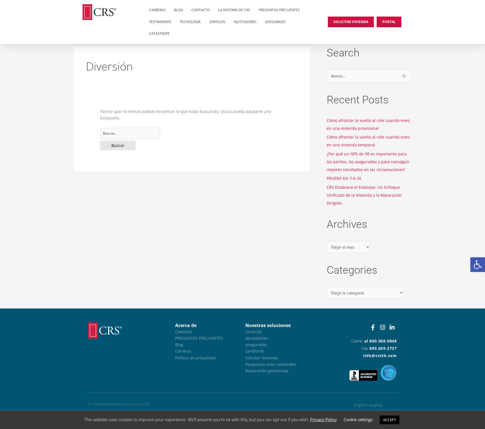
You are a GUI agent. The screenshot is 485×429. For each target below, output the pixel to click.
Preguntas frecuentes (279, 10)
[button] (477, 264)
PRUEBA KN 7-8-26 (344, 178)
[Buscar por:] (191, 133)
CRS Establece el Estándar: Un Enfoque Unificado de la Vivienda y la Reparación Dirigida (364, 195)
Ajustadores (245, 21)
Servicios (217, 21)
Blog (178, 10)
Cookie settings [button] (358, 419)
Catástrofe (159, 33)
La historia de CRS (234, 10)
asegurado (275, 21)
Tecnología (190, 21)
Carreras (157, 10)
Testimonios (160, 21)
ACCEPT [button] (389, 419)
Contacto (200, 10)
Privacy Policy (323, 419)
